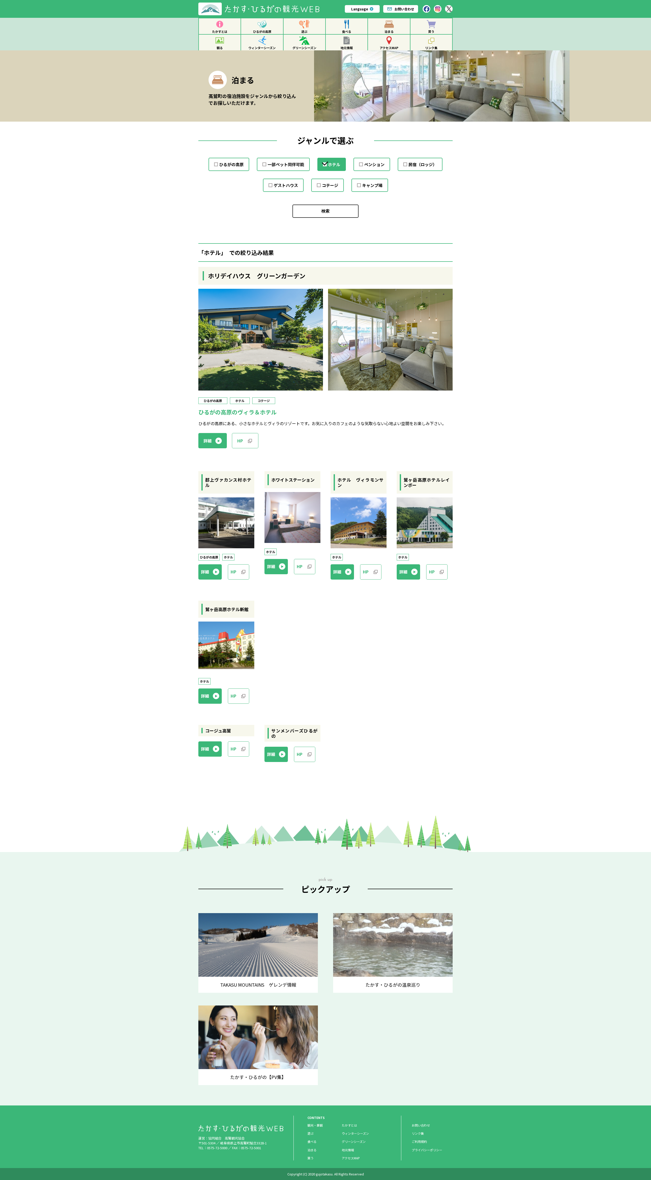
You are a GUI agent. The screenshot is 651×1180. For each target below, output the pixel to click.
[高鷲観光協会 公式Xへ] (449, 9)
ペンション (374, 164)
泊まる (389, 31)
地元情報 (347, 48)
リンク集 (431, 48)
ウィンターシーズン (262, 48)
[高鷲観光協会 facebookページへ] (426, 9)
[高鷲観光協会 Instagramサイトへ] (437, 9)
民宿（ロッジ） (422, 164)
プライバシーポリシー (427, 1150)
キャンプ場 (372, 185)
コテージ (330, 185)
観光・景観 (315, 1125)
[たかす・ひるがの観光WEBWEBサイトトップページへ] (261, 4)
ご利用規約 (419, 1141)
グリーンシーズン (304, 48)
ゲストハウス (286, 185)
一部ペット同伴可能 (286, 164)
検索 (325, 211)
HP (240, 441)
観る (220, 48)
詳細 (207, 441)
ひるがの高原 (262, 31)
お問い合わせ (404, 9)
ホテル (334, 164)
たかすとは (219, 31)
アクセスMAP (389, 48)
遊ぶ (304, 31)
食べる (346, 31)
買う (431, 31)
